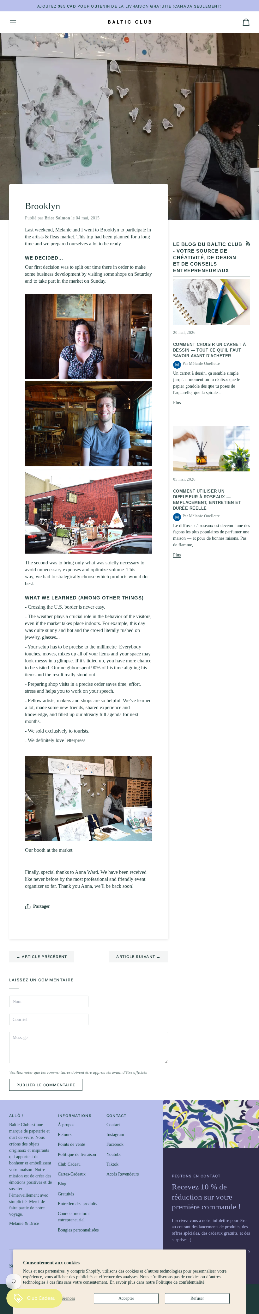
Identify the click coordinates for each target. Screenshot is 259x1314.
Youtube (113, 1154)
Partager (41, 906)
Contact (113, 1124)
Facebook (114, 1144)
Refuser (197, 1298)
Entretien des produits (77, 1203)
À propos (66, 1124)
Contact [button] (116, 1115)
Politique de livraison (77, 1154)
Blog (62, 1184)
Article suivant (138, 956)
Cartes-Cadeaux (72, 1174)
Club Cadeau (69, 1164)
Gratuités (66, 1194)
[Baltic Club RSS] (248, 243)
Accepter (126, 1298)
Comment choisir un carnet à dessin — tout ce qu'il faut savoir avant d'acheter (209, 350)
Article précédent (41, 956)
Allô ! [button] (16, 1115)
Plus (177, 402)
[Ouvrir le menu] (18, 22)
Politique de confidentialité (180, 1282)
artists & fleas (45, 236)
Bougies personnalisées (78, 1230)
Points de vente (71, 1144)
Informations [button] (75, 1115)
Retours (64, 1134)
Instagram (115, 1134)
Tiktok (112, 1164)
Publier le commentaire (45, 1084)
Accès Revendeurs (122, 1174)
